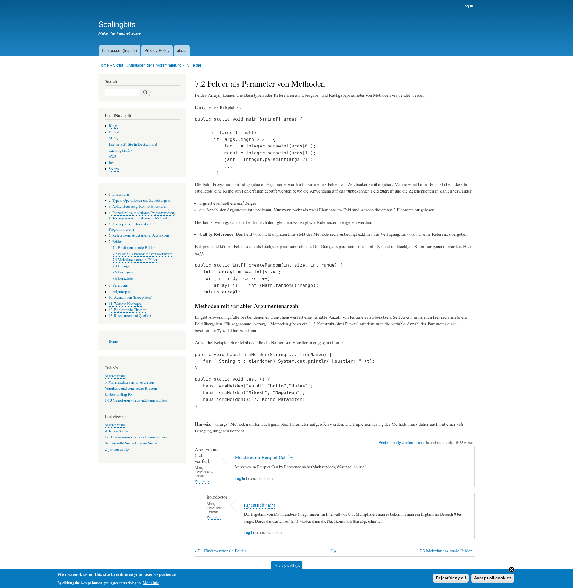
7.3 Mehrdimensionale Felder (447, 551)
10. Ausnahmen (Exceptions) (130, 297)
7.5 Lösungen (123, 272)
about (182, 50)
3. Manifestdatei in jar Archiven (129, 382)
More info (151, 582)
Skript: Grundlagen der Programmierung (147, 65)
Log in (468, 6)
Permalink (202, 481)
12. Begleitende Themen (127, 309)
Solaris (114, 168)
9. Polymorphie (120, 291)
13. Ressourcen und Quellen (130, 315)
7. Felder (193, 65)
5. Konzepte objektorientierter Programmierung (132, 226)
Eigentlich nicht (259, 505)
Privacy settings (286, 565)
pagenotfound (115, 375)
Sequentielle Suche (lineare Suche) (131, 443)
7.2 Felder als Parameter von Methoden (142, 253)
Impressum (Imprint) (119, 50)
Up (333, 551)
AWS (112, 156)
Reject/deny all (451, 577)
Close (511, 569)
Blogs (113, 125)
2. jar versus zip (117, 449)
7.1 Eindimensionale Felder (220, 551)
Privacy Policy (157, 50)
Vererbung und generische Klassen (131, 388)
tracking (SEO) (120, 150)
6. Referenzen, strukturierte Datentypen (139, 235)
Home (103, 65)
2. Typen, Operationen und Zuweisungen (139, 200)
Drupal (114, 132)
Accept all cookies (493, 577)
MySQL (115, 138)
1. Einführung (119, 194)
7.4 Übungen (122, 266)
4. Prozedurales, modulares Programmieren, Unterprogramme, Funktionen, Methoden (142, 215)
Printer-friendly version (396, 442)
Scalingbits (116, 24)
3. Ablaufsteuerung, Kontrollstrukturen (138, 206)
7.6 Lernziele (123, 278)
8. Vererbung (118, 285)
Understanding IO (118, 394)
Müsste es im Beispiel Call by (264, 457)
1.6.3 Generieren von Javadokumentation (136, 400)
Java (112, 162)
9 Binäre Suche (116, 431)
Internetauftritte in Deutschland (133, 144)
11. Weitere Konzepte (125, 303)
